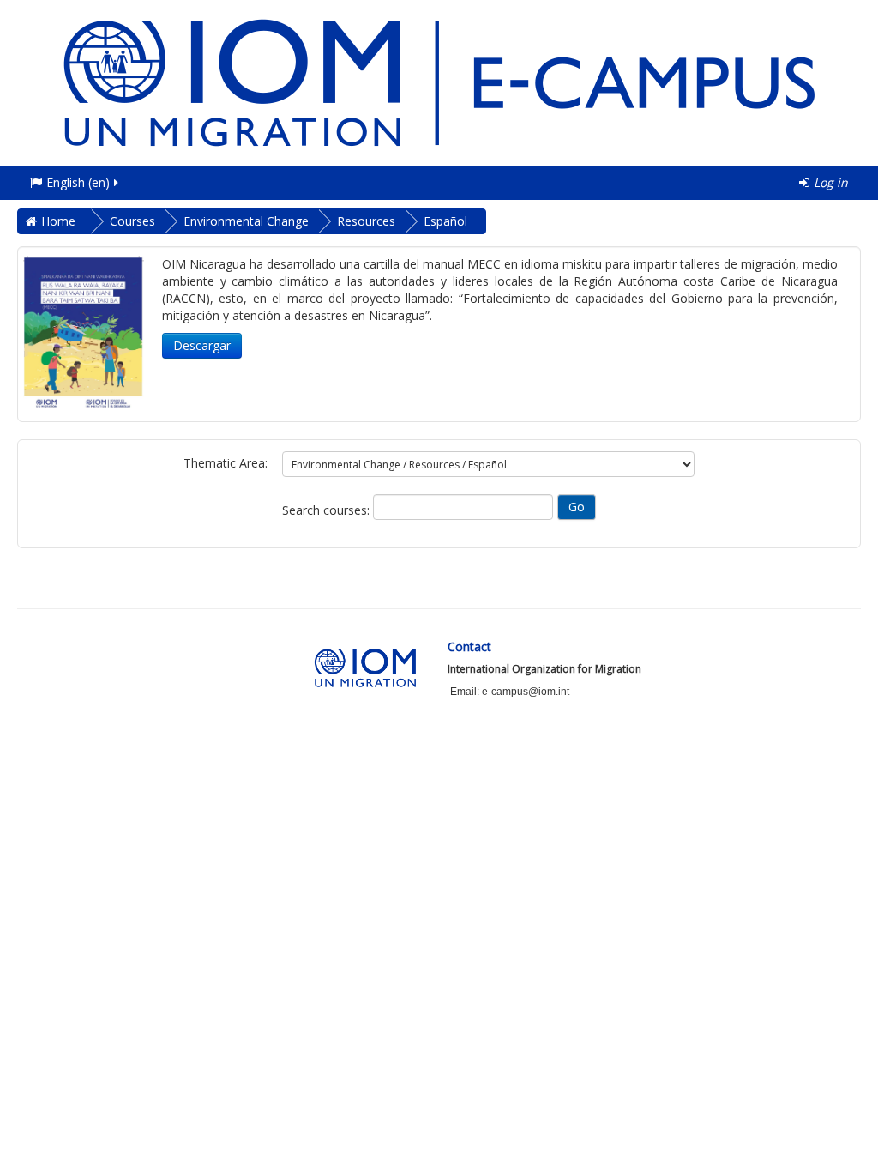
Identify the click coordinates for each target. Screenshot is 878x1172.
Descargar (202, 345)
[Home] (439, 81)
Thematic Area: (225, 463)
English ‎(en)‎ (78, 182)
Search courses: (327, 510)
